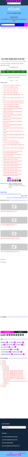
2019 (3, 363)
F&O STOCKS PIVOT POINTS (11, 89)
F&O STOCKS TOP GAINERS (10, 90)
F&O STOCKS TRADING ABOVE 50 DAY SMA (13, 374)
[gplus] (11, 1)
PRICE (8, 71)
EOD (4, 61)
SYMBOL (3, 71)
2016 (3, 386)
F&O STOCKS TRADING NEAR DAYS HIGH (14, 101)
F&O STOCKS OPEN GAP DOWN (11, 142)
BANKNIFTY (3, 342)
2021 (3, 360)
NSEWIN (14, 9)
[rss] (14, 1)
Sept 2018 (5, 369)
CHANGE (13, 71)
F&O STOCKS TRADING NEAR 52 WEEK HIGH (9, 436)
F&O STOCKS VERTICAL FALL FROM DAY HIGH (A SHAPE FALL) (14, 379)
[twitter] (7, 1)
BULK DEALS (19, 342)
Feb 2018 (5, 383)
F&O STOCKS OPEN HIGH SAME (11, 106)
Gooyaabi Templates (21, 453)
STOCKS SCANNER (22, 61)
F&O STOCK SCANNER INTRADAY (12, 85)
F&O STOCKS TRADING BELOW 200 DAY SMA (13, 376)
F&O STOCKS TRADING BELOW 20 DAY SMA (13, 372)
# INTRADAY (17, 178)
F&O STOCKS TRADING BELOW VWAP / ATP (9, 211)
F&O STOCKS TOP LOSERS (11, 92)
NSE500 (14, 349)
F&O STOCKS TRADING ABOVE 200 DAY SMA (13, 377)
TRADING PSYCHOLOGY (5, 354)
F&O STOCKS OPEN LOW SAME (11, 104)
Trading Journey (16, 351)
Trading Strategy (18, 354)
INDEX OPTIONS (9, 344)
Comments (20, 332)
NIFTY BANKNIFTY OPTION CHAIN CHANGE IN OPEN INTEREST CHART (14, 20)
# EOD (12, 178)
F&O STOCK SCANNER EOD (11, 87)
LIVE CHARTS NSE (4, 347)
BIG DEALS (11, 342)
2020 (3, 362)
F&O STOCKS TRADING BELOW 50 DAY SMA (13, 373)
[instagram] (13, 1)
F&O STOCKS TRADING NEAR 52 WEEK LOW (9, 439)
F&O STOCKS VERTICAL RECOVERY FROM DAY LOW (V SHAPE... (15, 382)
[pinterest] (20, 1)
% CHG (18, 71)
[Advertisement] (14, 44)
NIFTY (13, 347)
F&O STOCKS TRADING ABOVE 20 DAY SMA (13, 370)
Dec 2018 (5, 366)
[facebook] (9, 1)
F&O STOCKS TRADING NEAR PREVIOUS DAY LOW (10, 251)
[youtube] (18, 1)
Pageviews (7, 332)
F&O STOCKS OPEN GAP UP (11, 141)
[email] (16, 1)
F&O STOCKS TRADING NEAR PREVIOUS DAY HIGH (10, 238)
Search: (7, 69)
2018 (3, 365)
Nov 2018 (5, 367)
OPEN (22, 71)
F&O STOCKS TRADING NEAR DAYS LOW (13, 102)
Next (16, 80)
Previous (11, 80)
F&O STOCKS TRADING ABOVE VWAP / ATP (9, 224)
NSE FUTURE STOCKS (14, 61)
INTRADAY (7, 61)
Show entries (13, 67)
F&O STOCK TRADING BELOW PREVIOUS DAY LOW (11, 446)
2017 (3, 385)
